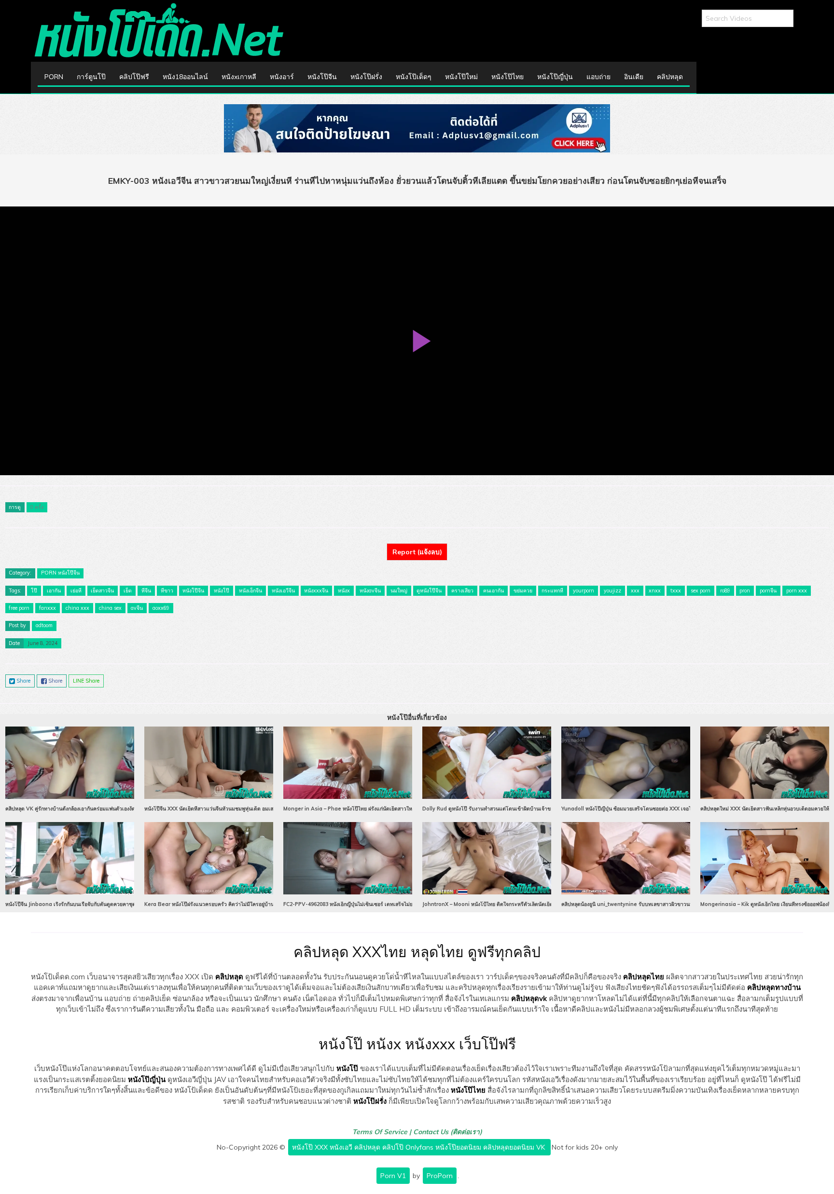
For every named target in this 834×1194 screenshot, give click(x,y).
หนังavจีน (370, 590)
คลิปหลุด (670, 76)
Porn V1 (393, 1175)
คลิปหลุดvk (529, 998)
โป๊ (34, 590)
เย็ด (128, 590)
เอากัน (54, 590)
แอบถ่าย (598, 76)
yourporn (583, 590)
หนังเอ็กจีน (250, 590)
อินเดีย (633, 76)
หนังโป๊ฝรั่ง (366, 76)
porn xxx (796, 590)
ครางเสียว (462, 590)
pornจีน (768, 590)
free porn (19, 607)
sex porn (700, 590)
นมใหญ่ (398, 590)
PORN (53, 76)
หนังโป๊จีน (322, 76)
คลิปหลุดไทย (643, 976)
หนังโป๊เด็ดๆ (413, 76)
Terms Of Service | (382, 1131)
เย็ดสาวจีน (102, 590)
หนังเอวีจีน (283, 590)
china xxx (77, 607)
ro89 (725, 590)
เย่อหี (76, 590)
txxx (675, 590)
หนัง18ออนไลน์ (185, 76)
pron (744, 590)
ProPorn (440, 1175)
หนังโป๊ (221, 590)
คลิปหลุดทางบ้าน (774, 987)
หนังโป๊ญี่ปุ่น (555, 76)
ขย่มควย (523, 590)
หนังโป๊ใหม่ (461, 76)
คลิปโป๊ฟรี (134, 76)
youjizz (612, 590)
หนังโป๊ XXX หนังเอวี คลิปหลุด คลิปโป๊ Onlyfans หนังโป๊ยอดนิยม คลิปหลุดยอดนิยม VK (419, 1147)
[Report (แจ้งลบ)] (417, 543)
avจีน (137, 607)
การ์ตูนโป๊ (91, 76)
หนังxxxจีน (316, 590)
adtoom (44, 625)
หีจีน (146, 590)
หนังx (344, 590)
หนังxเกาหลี (239, 76)
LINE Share (86, 680)
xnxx (655, 590)
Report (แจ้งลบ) (417, 552)
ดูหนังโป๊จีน (429, 590)
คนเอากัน (493, 590)
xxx (635, 590)
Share (22, 680)
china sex (110, 607)
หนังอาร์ (282, 76)
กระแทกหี (552, 590)
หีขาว (167, 590)
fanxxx (47, 607)
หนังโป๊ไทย (507, 76)
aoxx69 (161, 607)
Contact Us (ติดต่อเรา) (447, 1131)
